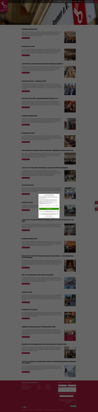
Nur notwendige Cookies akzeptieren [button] (49, 214)
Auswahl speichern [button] (49, 211)
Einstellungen (41, 203)
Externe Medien (56, 205)
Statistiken (48, 205)
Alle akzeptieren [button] (49, 208)
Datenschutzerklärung (42, 202)
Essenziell (41, 205)
